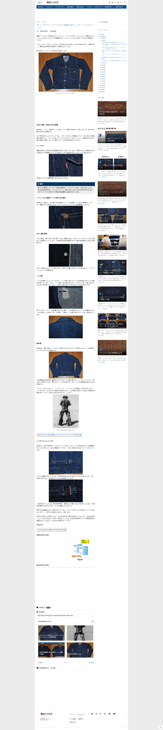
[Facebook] (112, 2)
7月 (103, 69)
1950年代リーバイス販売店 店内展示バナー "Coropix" (114, 60)
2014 (101, 87)
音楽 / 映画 (70, 7)
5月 (103, 74)
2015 (101, 85)
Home (41, 7)
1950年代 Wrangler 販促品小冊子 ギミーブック (112, 42)
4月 (103, 76)
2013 (101, 89)
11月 (103, 40)
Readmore (102, 123)
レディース (98, 7)
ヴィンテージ (59, 7)
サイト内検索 (73, 719)
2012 (101, 91)
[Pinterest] (118, 2)
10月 (103, 62)
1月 (103, 83)
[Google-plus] (121, 2)
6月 (103, 72)
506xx (44, 22)
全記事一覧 (108, 7)
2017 (101, 34)
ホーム (66, 662)
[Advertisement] (81, 15)
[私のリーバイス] (52, 3)
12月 (103, 38)
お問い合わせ (119, 7)
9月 (103, 65)
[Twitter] (110, 2)
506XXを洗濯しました (75, 654)
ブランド (49, 7)
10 (101, 349)
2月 (103, 81)
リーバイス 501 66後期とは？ (110, 353)
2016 (101, 36)
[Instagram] (115, 2)
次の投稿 (40, 662)
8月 (103, 67)
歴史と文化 (80, 7)
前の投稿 (91, 662)
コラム (89, 7)
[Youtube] (124, 2)
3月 (103, 78)
